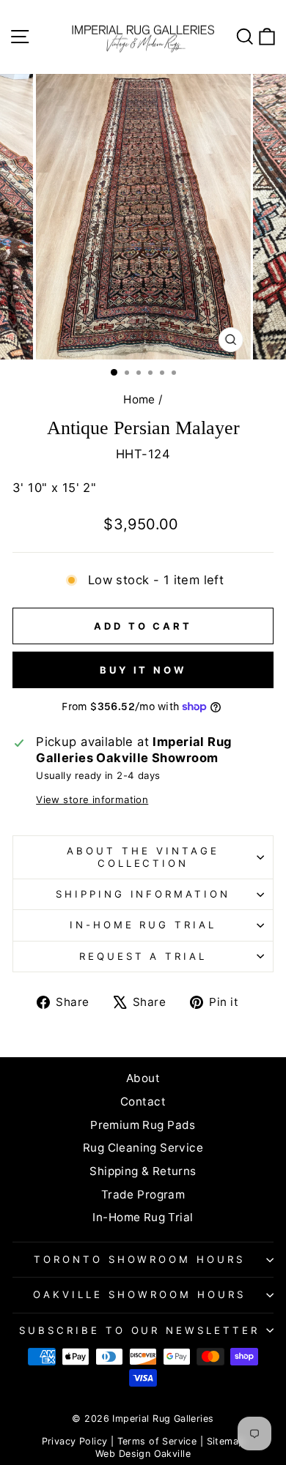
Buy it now (143, 670)
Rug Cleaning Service (143, 1148)
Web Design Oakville (143, 1453)
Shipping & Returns (142, 1171)
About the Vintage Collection (143, 857)
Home (139, 399)
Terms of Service (157, 1441)
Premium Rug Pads (143, 1125)
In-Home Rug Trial (143, 925)
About (143, 1078)
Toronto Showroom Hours (139, 1259)
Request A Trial (143, 956)
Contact (143, 1101)
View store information (92, 799)
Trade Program (143, 1194)
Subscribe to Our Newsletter (139, 1330)
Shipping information (143, 894)
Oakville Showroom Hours (139, 1294)
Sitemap (226, 1441)
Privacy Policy (75, 1441)
